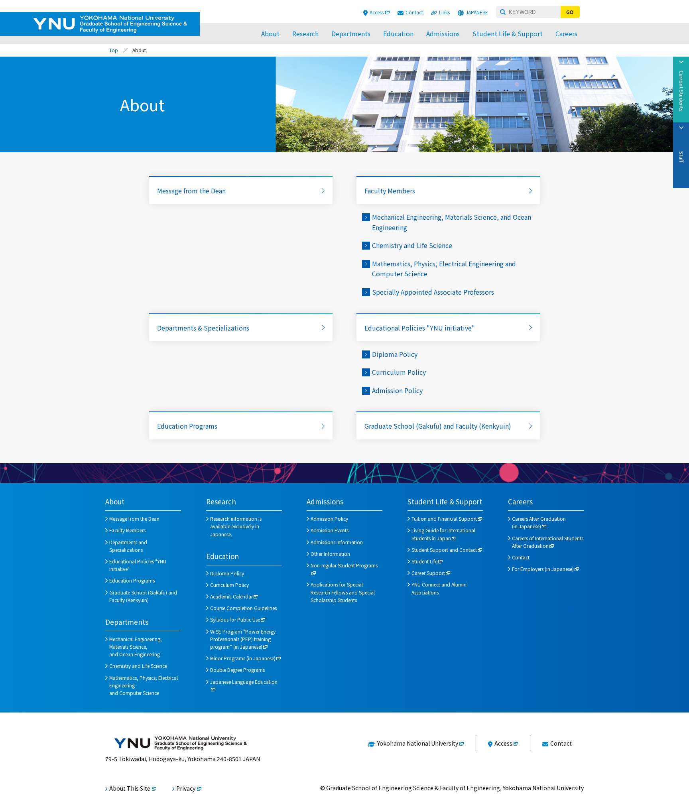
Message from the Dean (191, 190)
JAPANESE (477, 12)
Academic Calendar (231, 596)
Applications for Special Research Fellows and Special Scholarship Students (343, 592)
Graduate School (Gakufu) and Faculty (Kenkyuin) (437, 426)
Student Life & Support (507, 33)
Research (305, 33)
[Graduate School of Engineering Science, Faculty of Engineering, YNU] (180, 743)
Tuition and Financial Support (444, 518)
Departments (350, 33)
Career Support (428, 572)
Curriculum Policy (399, 372)
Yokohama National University (417, 743)
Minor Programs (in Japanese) (243, 658)
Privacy (185, 788)
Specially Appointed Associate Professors (433, 292)
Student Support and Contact (444, 549)
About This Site (129, 788)
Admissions (443, 33)
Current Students (681, 91)
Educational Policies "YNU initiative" (419, 328)
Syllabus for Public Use (235, 619)
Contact (414, 12)
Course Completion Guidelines (243, 607)
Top (113, 50)
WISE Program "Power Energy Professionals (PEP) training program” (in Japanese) (243, 639)
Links (444, 12)
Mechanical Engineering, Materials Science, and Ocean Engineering (135, 646)
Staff (681, 156)
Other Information (330, 553)
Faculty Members (389, 190)
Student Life (424, 561)
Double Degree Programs (237, 669)
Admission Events (329, 530)
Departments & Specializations (203, 328)
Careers (566, 33)
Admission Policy (397, 390)
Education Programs (187, 426)
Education (398, 33)
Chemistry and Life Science (412, 245)
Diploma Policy (394, 354)
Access (377, 12)
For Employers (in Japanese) (543, 568)
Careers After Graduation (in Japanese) (539, 522)
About (270, 33)
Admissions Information (337, 542)
